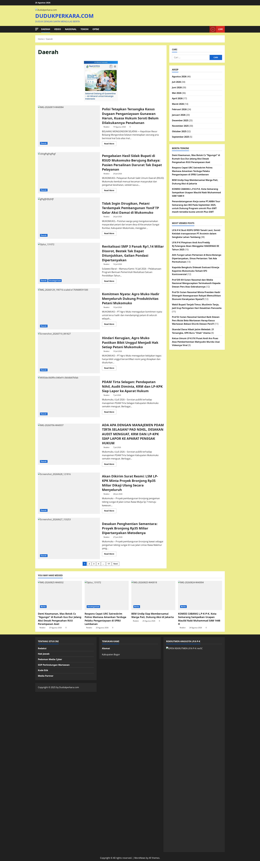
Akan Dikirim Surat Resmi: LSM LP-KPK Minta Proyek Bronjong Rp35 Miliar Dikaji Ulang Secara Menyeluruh (69, 493)
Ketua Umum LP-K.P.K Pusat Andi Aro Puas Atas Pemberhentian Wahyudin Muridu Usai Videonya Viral (196, 342)
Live (220, 29)
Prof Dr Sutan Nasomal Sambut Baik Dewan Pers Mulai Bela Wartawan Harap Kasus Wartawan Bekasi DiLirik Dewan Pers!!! (196, 320)
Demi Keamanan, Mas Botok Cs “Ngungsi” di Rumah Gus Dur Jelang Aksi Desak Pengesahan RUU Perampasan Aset (196, 159)
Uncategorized (55, 280)
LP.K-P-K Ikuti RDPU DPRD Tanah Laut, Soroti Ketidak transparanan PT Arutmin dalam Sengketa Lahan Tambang (196, 234)
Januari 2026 (178, 114)
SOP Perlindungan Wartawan (54, 664)
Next (115, 563)
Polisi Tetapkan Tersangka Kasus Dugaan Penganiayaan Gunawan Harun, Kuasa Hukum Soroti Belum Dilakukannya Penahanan (69, 126)
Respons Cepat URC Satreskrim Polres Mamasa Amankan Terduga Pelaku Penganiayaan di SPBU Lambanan (192, 171)
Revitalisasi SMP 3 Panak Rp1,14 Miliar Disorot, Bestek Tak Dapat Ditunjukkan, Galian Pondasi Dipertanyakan (69, 263)
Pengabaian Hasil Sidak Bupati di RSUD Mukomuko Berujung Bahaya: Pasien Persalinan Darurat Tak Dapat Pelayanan (69, 172)
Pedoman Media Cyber (50, 659)
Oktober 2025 (179, 131)
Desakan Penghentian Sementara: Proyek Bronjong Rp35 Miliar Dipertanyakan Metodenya (69, 538)
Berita (43, 606)
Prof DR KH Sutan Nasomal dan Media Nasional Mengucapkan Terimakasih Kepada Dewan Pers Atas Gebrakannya (196, 283)
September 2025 (180, 136)
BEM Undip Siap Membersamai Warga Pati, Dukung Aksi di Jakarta (152, 615)
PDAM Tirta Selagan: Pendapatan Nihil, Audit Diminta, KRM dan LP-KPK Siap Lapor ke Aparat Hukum (69, 396)
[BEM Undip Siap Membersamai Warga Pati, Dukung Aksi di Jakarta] (153, 595)
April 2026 (177, 98)
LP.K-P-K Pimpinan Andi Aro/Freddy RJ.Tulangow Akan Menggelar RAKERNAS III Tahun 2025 (195, 246)
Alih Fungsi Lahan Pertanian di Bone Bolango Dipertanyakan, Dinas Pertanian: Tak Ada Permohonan (196, 258)
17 (109, 563)
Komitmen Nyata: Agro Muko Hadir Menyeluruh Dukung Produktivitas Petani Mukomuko (69, 308)
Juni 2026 (177, 87)
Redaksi (106, 127)
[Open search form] (206, 29)
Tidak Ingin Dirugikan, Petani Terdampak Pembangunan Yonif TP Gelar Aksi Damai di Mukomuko (69, 218)
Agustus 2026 (179, 76)
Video (57, 29)
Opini (95, 29)
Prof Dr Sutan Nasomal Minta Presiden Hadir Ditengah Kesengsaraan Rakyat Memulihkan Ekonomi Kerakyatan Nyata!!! (196, 296)
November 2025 (180, 125)
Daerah (45, 29)
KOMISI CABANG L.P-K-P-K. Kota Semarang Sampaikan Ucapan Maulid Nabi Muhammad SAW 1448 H (196, 192)
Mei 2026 (176, 93)
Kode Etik (43, 670)
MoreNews (139, 857)
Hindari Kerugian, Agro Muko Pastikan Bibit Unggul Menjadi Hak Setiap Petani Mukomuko (69, 352)
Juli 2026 (176, 81)
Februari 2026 (179, 109)
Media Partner (45, 675)
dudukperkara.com (64, 15)
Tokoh (84, 29)
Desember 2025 (180, 120)
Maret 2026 (178, 103)
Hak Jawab (43, 653)
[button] (36, 29)
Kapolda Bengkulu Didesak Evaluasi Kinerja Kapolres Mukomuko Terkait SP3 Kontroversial (195, 271)
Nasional (71, 29)
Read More (110, 144)
